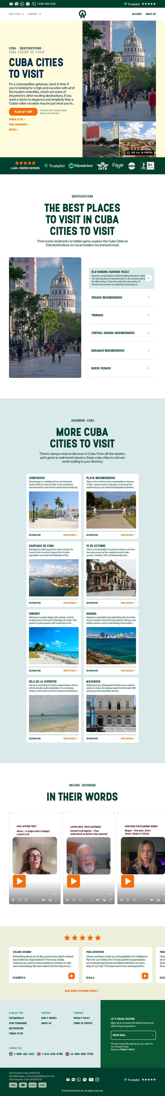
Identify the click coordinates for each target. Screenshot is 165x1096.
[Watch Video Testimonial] (71, 976)
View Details (69, 535)
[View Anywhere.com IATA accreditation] (103, 166)
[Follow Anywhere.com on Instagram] (97, 1080)
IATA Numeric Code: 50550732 (24, 1073)
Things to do (16, 119)
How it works (49, 1018)
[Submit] (152, 1035)
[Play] (19, 881)
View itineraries (18, 124)
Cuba (12, 48)
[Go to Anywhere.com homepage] (82, 14)
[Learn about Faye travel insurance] (118, 165)
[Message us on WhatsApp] (22, 4)
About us (151, 14)
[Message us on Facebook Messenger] (28, 4)
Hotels (13, 129)
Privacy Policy (127, 1049)
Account (137, 14)
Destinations (30, 48)
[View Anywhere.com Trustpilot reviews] (140, 4)
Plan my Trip (23, 112)
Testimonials (16, 1018)
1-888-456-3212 (46, 3)
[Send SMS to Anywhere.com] (17, 4)
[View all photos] (119, 71)
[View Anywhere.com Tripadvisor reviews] (81, 165)
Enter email (119, 1035)
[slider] (12, 894)
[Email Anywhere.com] (11, 4)
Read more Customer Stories (81, 991)
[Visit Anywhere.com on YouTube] (91, 1079)
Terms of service (82, 1023)
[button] (13, 900)
